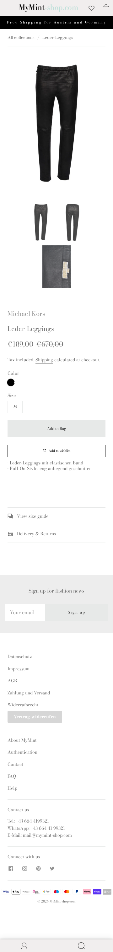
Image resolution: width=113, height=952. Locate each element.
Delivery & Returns (36, 533)
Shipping (44, 359)
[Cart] (106, 8)
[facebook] (11, 868)
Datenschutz (20, 656)
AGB (12, 680)
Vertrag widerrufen (35, 716)
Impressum (19, 668)
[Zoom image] (57, 123)
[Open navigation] (14, 8)
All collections (21, 37)
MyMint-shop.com (63, 901)
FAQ (12, 776)
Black (11, 382)
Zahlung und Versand (29, 692)
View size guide (32, 516)
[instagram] (24, 868)
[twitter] (52, 868)
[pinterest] (38, 868)
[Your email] (25, 612)
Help (12, 788)
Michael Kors (26, 313)
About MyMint (22, 740)
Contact (15, 764)
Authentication (22, 752)
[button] (20, 123)
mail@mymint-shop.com (47, 835)
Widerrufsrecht (23, 704)
